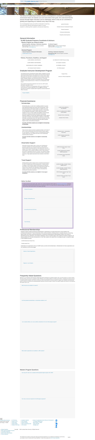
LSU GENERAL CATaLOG (61, 65)
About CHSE (37, 5)
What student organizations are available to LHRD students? (33, 350)
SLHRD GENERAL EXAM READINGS (34, 62)
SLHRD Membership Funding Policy (28, 240)
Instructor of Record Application (64, 76)
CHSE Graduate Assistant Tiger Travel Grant (64, 172)
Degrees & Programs (5, 5)
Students (11, 5)
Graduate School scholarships (63, 115)
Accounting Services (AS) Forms (30, 209)
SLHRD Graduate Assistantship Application (63, 136)
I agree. (69, 437)
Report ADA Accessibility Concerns (7, 430)
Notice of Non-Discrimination (6, 432)
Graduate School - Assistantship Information (64, 132)
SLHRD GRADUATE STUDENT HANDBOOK (34, 65)
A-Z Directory (14, 420)
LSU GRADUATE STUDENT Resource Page (61, 59)
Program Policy (64, 73)
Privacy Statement (4, 434)
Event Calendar (24, 421)
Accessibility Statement (5, 431)
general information (65, 24)
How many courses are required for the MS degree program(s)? (34, 398)
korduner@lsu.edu (32, 46)
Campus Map (14, 422)
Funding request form (25, 243)
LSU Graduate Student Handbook (34, 68)
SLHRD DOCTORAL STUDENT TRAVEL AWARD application (63, 169)
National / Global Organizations (29, 251)
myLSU (27, 3)
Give (38, 3)
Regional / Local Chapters (28, 263)
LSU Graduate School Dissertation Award (63, 155)
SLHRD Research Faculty (27, 53)
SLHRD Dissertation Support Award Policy (63, 147)
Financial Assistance (65, 29)
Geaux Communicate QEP (26, 423)
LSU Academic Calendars (61, 62)
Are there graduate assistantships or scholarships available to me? (34, 300)
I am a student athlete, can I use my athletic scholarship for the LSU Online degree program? (39, 321)
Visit (35, 3)
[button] (56, 420)
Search (42, 3)
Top (1, 418)
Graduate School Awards (63, 117)
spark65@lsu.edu (51, 54)
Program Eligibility (25, 92)
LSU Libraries (23, 424)
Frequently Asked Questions (65, 34)
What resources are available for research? (30, 285)
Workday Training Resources (29, 198)
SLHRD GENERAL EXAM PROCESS (34, 59)
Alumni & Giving (26, 5)
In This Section (4, 9)
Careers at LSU (14, 421)
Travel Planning (27, 221)
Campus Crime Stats (15, 424)
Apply (31, 3)
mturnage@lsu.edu (58, 46)
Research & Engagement (18, 5)
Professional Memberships (65, 32)
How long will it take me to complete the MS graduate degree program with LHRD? (37, 372)
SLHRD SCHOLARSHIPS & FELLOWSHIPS (63, 108)
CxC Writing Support (61, 68)
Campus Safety (15, 423)
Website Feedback (4, 429)
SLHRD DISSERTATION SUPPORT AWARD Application (63, 151)
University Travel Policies (62, 183)
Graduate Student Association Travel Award (64, 176)
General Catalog (24, 422)
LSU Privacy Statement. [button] (55, 437)
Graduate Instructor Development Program (65, 26)
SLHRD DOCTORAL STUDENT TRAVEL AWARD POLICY (63, 165)
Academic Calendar (25, 420)
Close (56, 3)
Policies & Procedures (28, 189)
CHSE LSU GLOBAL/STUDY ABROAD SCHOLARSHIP (64, 112)
